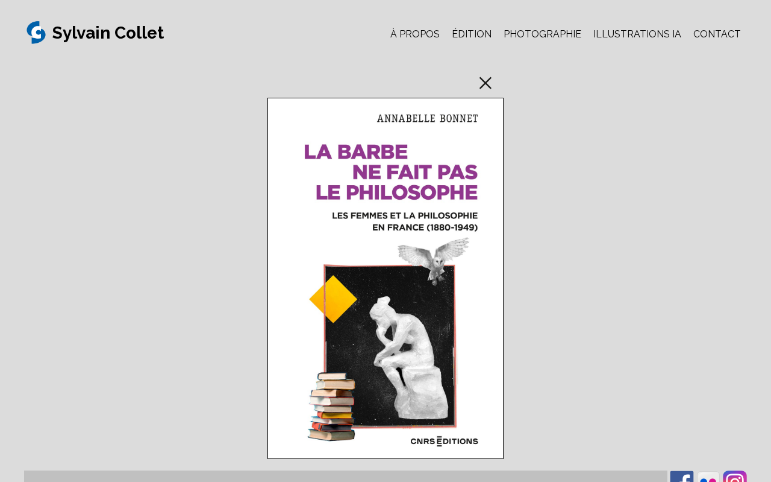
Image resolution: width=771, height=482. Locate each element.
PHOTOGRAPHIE (542, 34)
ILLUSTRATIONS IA (637, 34)
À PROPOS (415, 34)
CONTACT (717, 34)
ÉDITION (472, 34)
